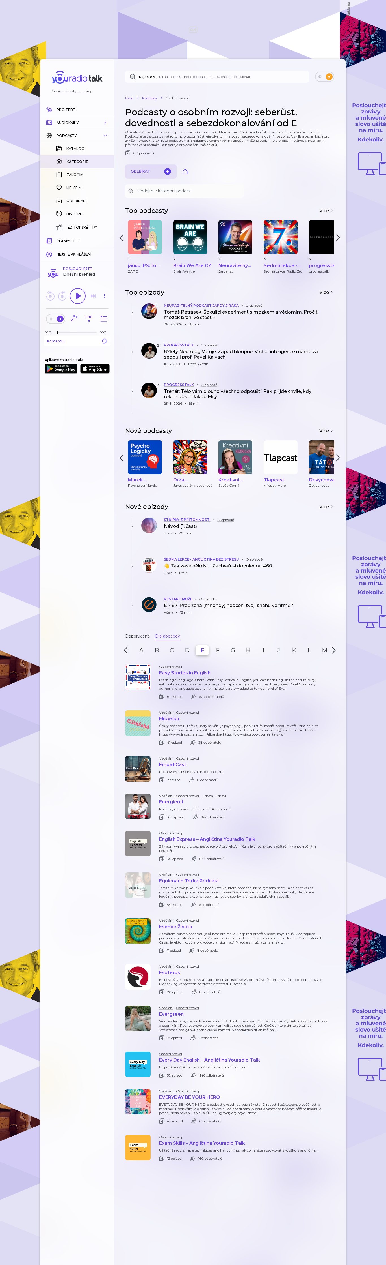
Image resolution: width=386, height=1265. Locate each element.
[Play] (77, 296)
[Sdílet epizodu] (328, 317)
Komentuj (55, 341)
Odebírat (140, 171)
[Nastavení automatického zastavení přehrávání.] (74, 319)
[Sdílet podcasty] (185, 171)
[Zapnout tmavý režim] (324, 77)
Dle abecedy (167, 636)
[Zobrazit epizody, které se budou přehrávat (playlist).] (102, 319)
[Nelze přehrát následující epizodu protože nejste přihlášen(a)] (93, 296)
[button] (77, 122)
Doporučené (137, 636)
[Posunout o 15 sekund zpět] (50, 296)
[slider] (57, 333)
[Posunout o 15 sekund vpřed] (62, 296)
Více (324, 210)
